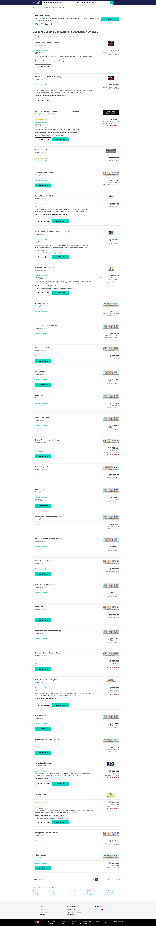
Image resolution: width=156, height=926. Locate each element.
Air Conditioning (109, 893)
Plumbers (35, 890)
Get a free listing (71, 909)
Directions (38, 50)
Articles (42, 909)
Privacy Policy (63, 922)
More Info (45, 50)
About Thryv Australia (51, 922)
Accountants (72, 893)
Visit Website (60, 139)
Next (117, 879)
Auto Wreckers (91, 895)
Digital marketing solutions (74, 912)
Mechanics (54, 893)
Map (37, 36)
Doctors (71, 895)
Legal (106, 922)
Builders (89, 890)
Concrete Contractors (93, 893)
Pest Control (54, 895)
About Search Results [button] (115, 36)
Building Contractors (41, 45)
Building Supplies (53, 114)
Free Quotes (110, 19)
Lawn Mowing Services (111, 890)
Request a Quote (43, 66)
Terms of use (73, 922)
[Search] (111, 2)
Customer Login (44, 912)
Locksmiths (36, 895)
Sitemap (42, 914)
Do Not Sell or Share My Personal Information (90, 922)
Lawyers (53, 890)
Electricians (36, 893)
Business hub (71, 914)
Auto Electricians (74, 890)
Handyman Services (111, 895)
